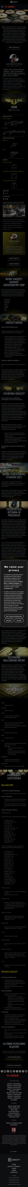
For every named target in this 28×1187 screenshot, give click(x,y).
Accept (19, 620)
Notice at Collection (14, 583)
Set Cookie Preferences (14, 616)
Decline (8, 620)
